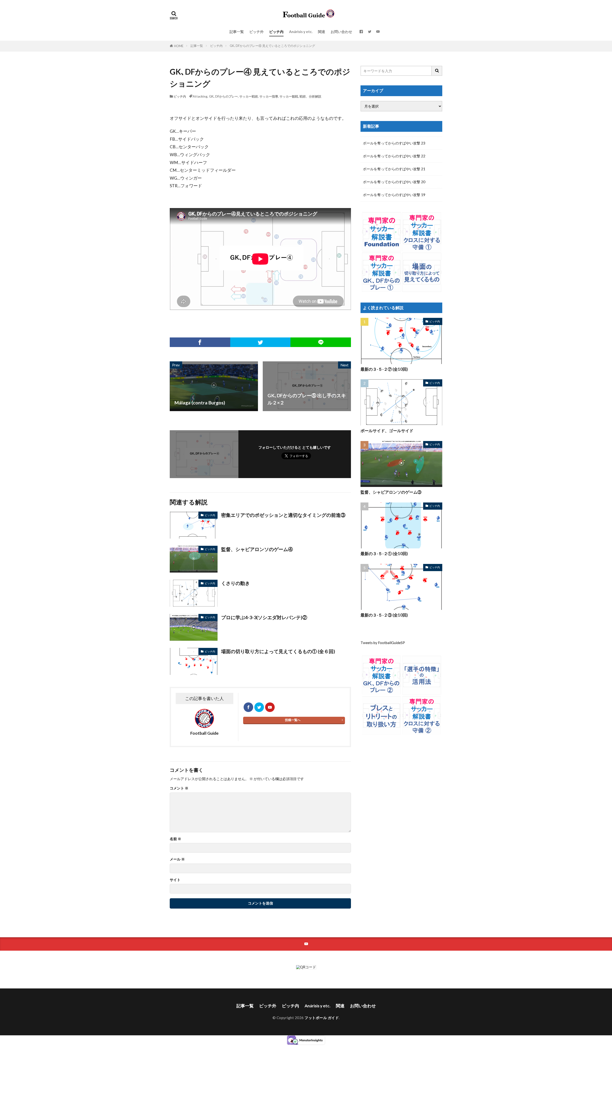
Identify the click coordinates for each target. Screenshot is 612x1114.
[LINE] (320, 342)
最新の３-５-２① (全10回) (384, 553)
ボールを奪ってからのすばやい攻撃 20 (394, 182)
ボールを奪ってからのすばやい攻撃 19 (394, 195)
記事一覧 (237, 31)
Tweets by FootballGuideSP (383, 642)
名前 (175, 839)
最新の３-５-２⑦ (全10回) (384, 369)
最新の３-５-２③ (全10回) (384, 615)
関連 (321, 31)
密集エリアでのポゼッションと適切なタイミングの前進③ (283, 515)
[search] (437, 71)
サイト (175, 880)
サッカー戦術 (248, 96)
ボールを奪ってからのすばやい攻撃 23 (394, 143)
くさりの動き (235, 583)
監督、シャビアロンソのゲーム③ (391, 492)
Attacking (200, 96)
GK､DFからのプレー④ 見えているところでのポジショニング (272, 46)
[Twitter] (260, 342)
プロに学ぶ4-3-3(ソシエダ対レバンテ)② (264, 617)
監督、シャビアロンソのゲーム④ (257, 549)
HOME (178, 46)
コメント (179, 788)
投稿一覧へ (293, 720)
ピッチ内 (276, 31)
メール (177, 859)
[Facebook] (200, 342)
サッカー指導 (268, 96)
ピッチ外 (256, 31)
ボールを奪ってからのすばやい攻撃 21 (394, 169)
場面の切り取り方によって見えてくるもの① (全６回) (278, 651)
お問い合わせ (341, 31)
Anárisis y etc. (300, 31)
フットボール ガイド (322, 1017)
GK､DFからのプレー (223, 96)
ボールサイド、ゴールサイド (387, 430)
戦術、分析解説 (310, 96)
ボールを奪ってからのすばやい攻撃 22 (394, 156)
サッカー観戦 (288, 96)
